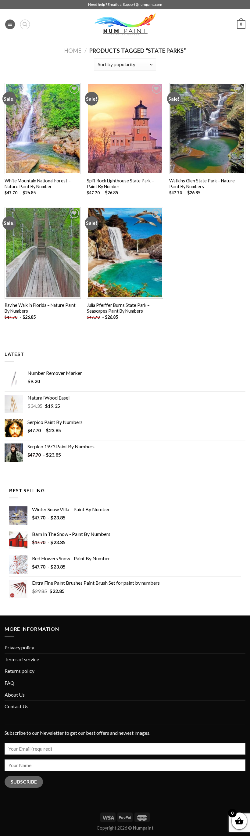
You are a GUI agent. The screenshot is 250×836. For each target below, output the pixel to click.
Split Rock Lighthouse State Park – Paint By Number (120, 183)
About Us (15, 695)
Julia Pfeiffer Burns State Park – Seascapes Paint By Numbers (118, 308)
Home (72, 50)
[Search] (25, 24)
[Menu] (10, 25)
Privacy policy (19, 647)
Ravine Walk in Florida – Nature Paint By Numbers (40, 308)
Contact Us (16, 706)
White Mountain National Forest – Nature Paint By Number (38, 183)
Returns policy (19, 671)
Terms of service (22, 659)
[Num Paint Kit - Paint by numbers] (125, 24)
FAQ (9, 683)
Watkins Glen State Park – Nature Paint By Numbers (202, 183)
